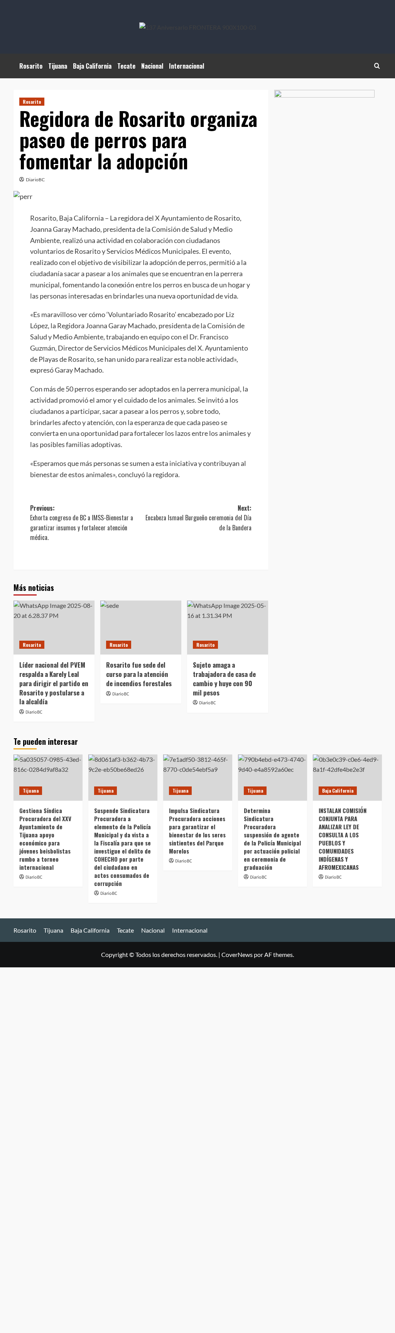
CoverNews (237, 954)
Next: (198, 517)
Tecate (126, 66)
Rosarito (30, 66)
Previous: (81, 522)
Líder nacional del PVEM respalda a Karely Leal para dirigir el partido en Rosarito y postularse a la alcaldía (53, 683)
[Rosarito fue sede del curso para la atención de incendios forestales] (140, 628)
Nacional (152, 66)
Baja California (92, 66)
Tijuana (57, 66)
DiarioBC (35, 179)
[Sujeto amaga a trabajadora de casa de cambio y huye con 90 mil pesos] (227, 628)
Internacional (186, 66)
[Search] (377, 66)
